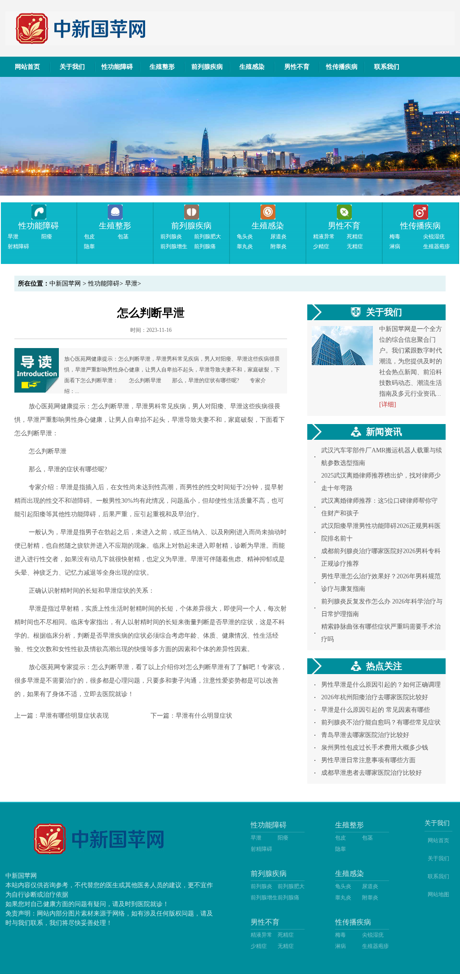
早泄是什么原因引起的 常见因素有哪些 (375, 709)
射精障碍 (18, 246)
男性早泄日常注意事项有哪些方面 (368, 760)
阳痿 (46, 236)
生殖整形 (162, 66)
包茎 (123, 236)
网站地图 (438, 894)
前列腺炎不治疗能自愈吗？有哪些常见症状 (381, 722)
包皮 (89, 236)
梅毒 (394, 236)
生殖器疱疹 (436, 246)
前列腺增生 (173, 246)
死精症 (355, 236)
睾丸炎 (245, 246)
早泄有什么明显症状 (204, 715)
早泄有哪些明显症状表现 (74, 715)
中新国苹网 (65, 283)
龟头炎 (245, 236)
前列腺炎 (171, 236)
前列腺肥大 (207, 236)
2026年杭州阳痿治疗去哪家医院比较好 (374, 697)
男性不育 (297, 66)
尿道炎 (278, 236)
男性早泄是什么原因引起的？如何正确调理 (381, 684)
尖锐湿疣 (434, 236)
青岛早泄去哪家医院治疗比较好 (365, 735)
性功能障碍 (117, 66)
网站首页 (27, 66)
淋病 (394, 246)
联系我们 (386, 66)
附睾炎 (278, 246)
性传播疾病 (342, 66)
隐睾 (89, 246)
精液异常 (324, 236)
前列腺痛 (205, 246)
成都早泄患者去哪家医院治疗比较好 (371, 772)
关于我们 (72, 66)
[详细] (387, 404)
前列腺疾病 (207, 66)
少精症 (321, 246)
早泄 (13, 236)
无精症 (355, 246)
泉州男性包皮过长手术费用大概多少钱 (374, 747)
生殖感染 (252, 66)
